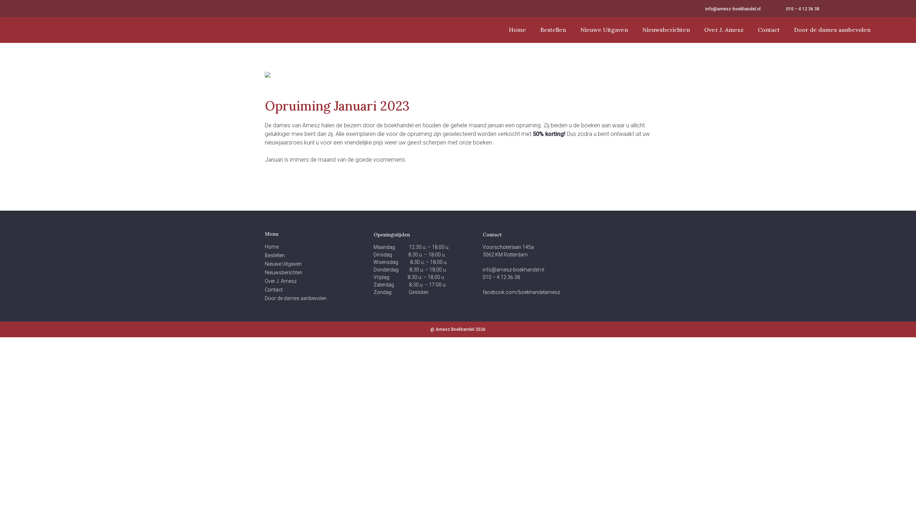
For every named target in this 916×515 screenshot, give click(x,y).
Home (517, 29)
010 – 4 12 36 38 (802, 8)
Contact (769, 29)
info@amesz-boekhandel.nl (733, 8)
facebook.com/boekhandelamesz (521, 292)
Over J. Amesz (724, 29)
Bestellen (553, 29)
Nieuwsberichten (666, 29)
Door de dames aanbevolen (832, 29)
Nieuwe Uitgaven (604, 29)
